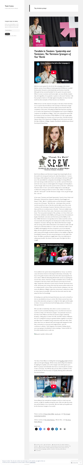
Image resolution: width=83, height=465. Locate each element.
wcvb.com (57, 414)
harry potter (61, 447)
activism (42, 446)
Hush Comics (9, 6)
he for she (67, 447)
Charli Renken (48, 444)
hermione (36, 449)
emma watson (47, 446)
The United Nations (49, 420)
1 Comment (38, 450)
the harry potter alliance (61, 449)
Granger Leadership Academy (52, 447)
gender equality (42, 447)
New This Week (60, 444)
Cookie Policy (32, 462)
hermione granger (42, 449)
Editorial (55, 444)
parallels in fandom (51, 449)
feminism (36, 447)
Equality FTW (63, 361)
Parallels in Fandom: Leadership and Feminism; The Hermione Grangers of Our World (52, 53)
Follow (7, 34)
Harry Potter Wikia (49, 414)
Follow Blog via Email (11, 21)
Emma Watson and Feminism (57, 446)
